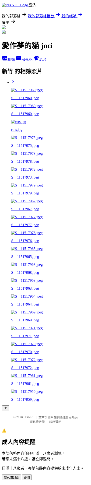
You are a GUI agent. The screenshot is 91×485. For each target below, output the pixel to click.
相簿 (11, 60)
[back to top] (5, 408)
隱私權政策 (37, 422)
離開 (27, 477)
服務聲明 (55, 422)
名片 (43, 60)
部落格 (27, 60)
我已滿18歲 (11, 477)
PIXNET (29, 417)
